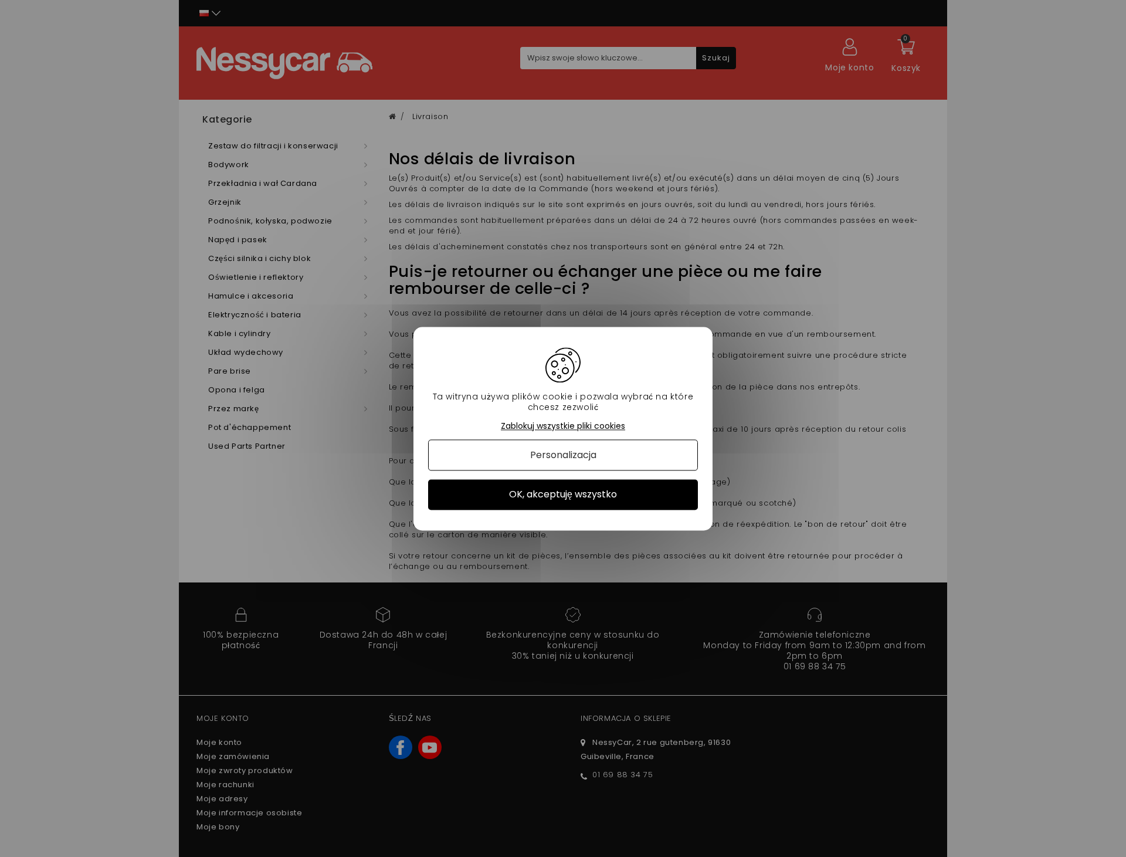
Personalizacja (563, 455)
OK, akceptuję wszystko (563, 495)
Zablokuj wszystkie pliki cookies (563, 426)
